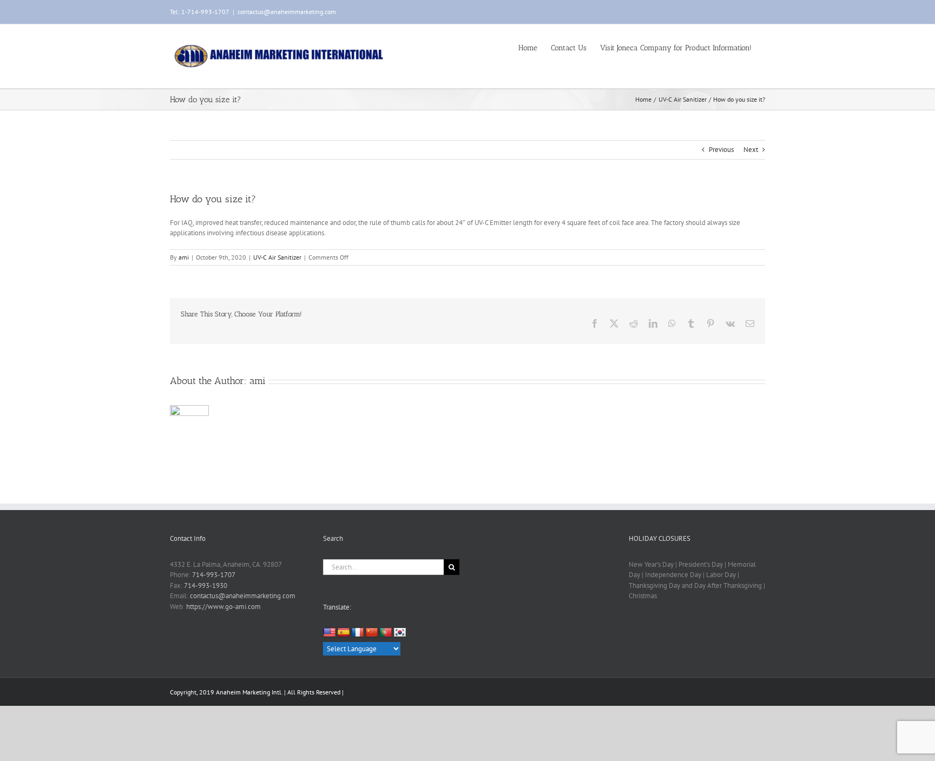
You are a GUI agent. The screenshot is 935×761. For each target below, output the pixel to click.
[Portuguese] (385, 632)
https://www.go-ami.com (223, 606)
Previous (721, 149)
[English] (329, 632)
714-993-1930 (205, 585)
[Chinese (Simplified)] (371, 632)
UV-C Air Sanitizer (277, 257)
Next (750, 149)
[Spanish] (343, 632)
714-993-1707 (213, 574)
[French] (357, 632)
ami (184, 257)
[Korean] (399, 632)
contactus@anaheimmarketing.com (287, 12)
